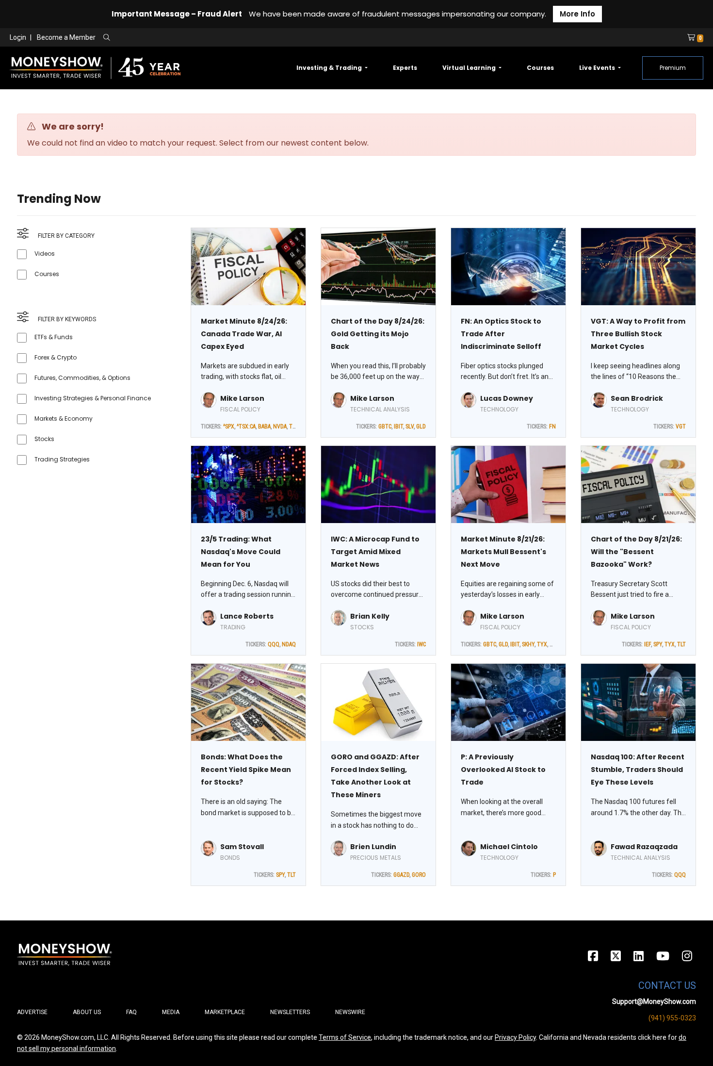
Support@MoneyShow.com (654, 1001)
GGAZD (401, 874)
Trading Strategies (62, 459)
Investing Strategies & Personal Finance (92, 398)
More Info (577, 14)
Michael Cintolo (509, 847)
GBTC (384, 426)
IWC (421, 644)
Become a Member (66, 37)
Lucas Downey (506, 398)
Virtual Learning (469, 68)
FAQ (131, 1012)
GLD (421, 426)
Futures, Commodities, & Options (82, 378)
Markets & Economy (63, 418)
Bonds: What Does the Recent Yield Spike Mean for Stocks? (246, 769)
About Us (87, 1012)
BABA (264, 426)
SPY (657, 644)
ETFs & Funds (53, 337)
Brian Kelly (369, 616)
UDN (555, 644)
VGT (681, 426)
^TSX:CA (246, 426)
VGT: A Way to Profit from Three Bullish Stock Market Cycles (638, 333)
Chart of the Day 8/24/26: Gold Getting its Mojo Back (377, 333)
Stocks (44, 439)
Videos (44, 253)
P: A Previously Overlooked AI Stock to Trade (503, 769)
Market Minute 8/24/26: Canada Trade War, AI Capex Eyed (244, 333)
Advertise (32, 1012)
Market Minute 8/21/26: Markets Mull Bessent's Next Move (503, 551)
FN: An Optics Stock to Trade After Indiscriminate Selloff (501, 333)
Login (18, 37)
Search (211, 37)
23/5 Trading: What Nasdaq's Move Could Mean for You (240, 551)
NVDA (280, 426)
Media (170, 1012)
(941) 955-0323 (672, 1018)
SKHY (528, 644)
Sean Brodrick (637, 398)
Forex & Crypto (55, 357)
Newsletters (290, 1012)
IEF (647, 644)
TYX (542, 644)
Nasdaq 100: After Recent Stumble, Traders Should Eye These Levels (637, 769)
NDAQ (289, 644)
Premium (673, 68)
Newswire (350, 1012)
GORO (419, 874)
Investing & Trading (329, 68)
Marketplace (225, 1012)
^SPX (228, 426)
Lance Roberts (247, 616)
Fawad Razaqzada (644, 847)
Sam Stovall (242, 847)
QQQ (273, 644)
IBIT (398, 426)
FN (552, 426)
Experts (405, 68)
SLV (409, 426)
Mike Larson (242, 398)
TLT (293, 426)
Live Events (597, 68)
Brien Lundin (373, 847)
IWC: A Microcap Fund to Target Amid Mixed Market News (375, 551)
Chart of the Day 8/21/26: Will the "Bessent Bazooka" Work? (636, 551)
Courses (540, 68)
